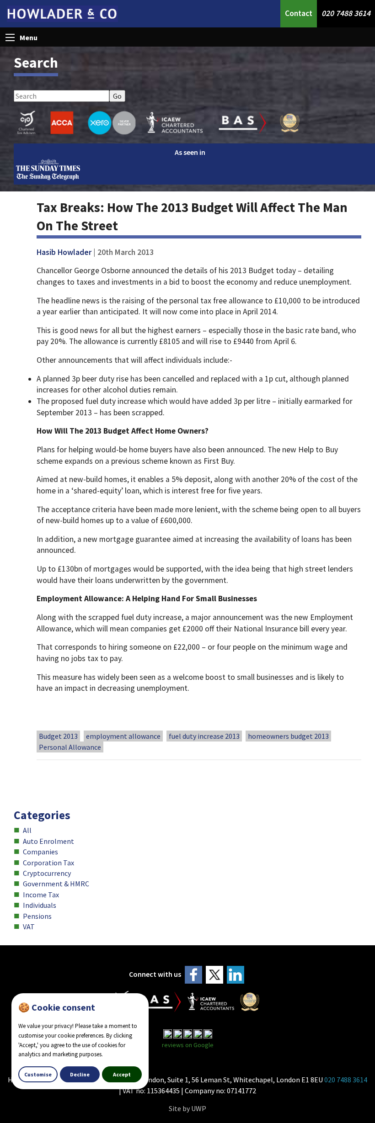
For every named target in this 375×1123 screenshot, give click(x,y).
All (27, 830)
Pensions (37, 916)
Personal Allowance (70, 747)
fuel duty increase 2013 (204, 736)
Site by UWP (187, 1108)
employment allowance (123, 736)
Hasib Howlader (64, 252)
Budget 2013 (58, 736)
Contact (298, 13)
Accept (122, 1074)
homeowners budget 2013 (288, 736)
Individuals (39, 905)
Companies (40, 851)
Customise (38, 1074)
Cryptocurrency (47, 873)
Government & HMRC (56, 883)
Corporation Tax (48, 862)
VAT (29, 926)
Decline (80, 1074)
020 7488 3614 (345, 13)
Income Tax (41, 894)
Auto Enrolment (48, 841)
